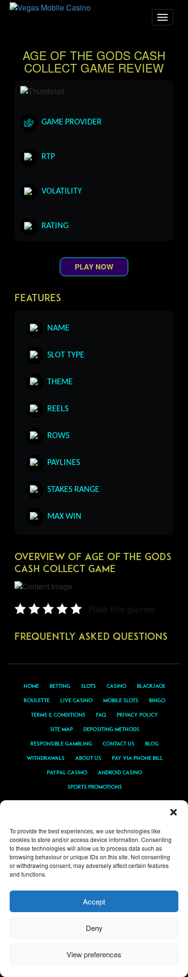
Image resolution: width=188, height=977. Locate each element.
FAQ (101, 714)
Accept (94, 901)
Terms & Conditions (58, 714)
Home (31, 686)
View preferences (94, 954)
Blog (152, 743)
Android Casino (120, 772)
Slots (88, 686)
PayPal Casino (67, 772)
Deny (94, 928)
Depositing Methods (111, 729)
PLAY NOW (94, 266)
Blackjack (151, 686)
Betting (60, 686)
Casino (116, 686)
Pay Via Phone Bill (137, 758)
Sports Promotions (94, 786)
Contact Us (118, 743)
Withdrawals (46, 758)
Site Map (61, 729)
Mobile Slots (120, 700)
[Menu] (162, 17)
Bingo (157, 700)
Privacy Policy (137, 714)
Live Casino (76, 700)
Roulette (37, 700)
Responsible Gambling (61, 743)
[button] (173, 812)
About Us (88, 758)
